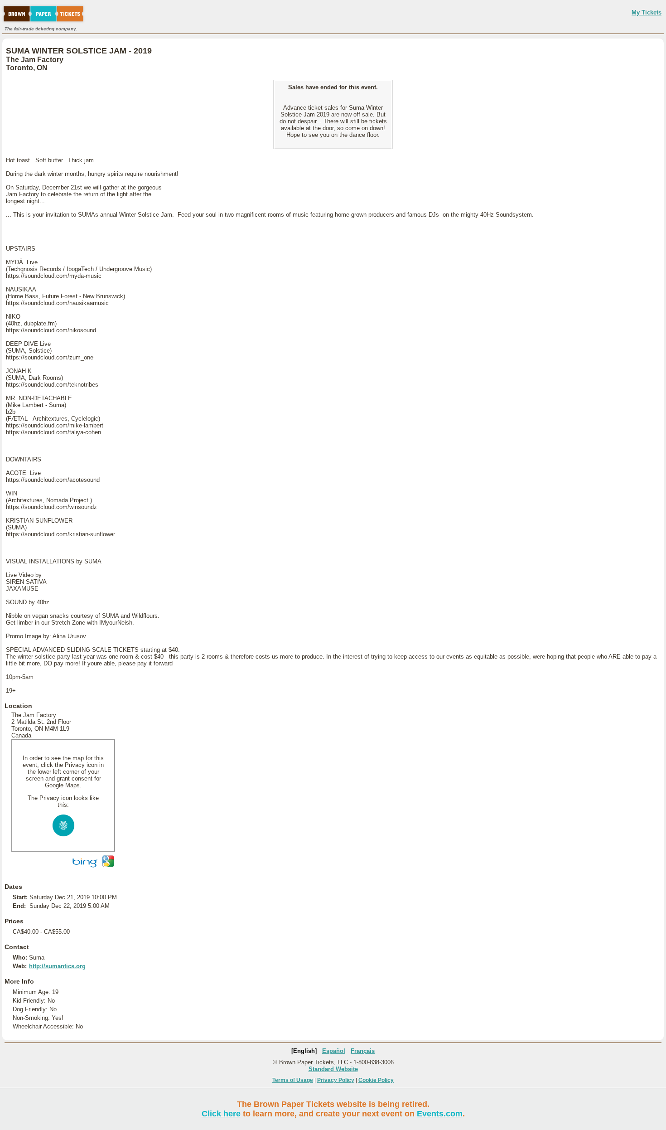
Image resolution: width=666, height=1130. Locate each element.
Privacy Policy (335, 1080)
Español (333, 1051)
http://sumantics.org (57, 966)
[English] (304, 1051)
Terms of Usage (292, 1080)
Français (363, 1051)
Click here (221, 1113)
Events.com (440, 1113)
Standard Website (333, 1069)
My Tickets (646, 12)
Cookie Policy (376, 1080)
